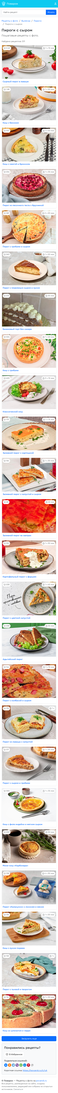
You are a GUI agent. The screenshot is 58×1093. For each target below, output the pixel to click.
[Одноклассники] (9, 1065)
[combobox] (24, 12)
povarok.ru (41, 1081)
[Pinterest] (28, 1065)
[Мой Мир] (24, 1065)
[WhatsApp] (21, 1065)
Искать (51, 12)
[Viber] (17, 1065)
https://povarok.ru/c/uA (35, 1070)
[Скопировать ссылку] (32, 1065)
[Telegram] (13, 1065)
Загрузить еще (29, 1039)
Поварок (12, 3)
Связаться (18, 1089)
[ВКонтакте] (5, 1065)
